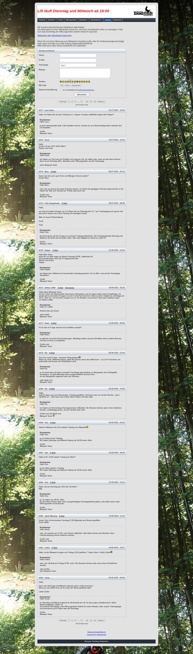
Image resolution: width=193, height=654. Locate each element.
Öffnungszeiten (71, 20)
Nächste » (101, 101)
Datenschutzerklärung (96, 632)
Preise (61, 20)
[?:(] (70, 81)
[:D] (68, 82)
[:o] (75, 82)
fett (62, 85)
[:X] (84, 82)
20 (87, 101)
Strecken (52, 20)
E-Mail (53, 171)
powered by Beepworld (96, 635)
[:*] (87, 82)
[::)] (61, 82)
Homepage (69, 288)
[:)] (63, 82)
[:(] (73, 82)
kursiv (67, 85)
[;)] (65, 82)
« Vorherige (62, 101)
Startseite (42, 20)
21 (91, 101)
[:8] (77, 82)
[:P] (80, 82)
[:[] (82, 82)
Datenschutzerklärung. (86, 90)
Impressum (117, 20)
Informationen (97, 20)
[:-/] (89, 82)
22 (95, 101)
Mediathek (84, 20)
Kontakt (108, 20)
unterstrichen (76, 85)
